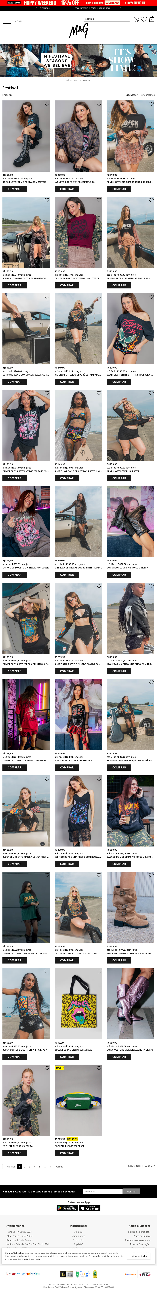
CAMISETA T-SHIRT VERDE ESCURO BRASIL (24, 953)
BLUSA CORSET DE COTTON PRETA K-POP (24, 1049)
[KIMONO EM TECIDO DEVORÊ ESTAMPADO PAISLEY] (78, 328)
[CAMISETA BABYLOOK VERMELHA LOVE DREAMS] (78, 232)
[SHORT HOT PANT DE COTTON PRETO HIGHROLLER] (78, 425)
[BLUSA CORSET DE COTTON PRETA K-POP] (26, 1003)
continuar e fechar (138, 1256)
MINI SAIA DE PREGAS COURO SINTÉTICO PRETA (80, 567)
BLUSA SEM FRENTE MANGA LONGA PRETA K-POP (28, 856)
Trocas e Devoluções (140, 1244)
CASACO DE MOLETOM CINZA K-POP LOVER (25, 567)
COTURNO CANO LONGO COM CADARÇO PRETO (27, 374)
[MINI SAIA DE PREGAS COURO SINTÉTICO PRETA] (78, 521)
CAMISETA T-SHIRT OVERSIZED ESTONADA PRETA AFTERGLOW (88, 953)
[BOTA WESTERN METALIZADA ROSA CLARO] (130, 1003)
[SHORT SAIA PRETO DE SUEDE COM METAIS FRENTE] (78, 618)
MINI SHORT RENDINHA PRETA (123, 471)
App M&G (78, 1244)
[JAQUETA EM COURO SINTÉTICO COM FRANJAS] (130, 618)
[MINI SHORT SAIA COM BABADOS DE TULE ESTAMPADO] (130, 136)
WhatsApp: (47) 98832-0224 (19, 1235)
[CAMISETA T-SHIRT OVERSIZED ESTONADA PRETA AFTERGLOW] (78, 907)
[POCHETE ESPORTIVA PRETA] (26, 1100)
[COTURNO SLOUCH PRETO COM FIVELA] (130, 521)
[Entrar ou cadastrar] (136, 19)
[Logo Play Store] (67, 1210)
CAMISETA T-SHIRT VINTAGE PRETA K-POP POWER (29, 471)
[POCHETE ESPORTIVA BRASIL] (78, 1100)
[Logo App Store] (90, 1210)
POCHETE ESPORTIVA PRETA (17, 1146)
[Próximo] (46, 136)
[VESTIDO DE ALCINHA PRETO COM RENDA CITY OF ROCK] (78, 811)
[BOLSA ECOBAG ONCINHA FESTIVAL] (78, 1003)
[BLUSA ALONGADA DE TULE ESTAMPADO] (26, 232)
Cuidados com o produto (138, 1240)
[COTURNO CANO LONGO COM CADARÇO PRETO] (26, 328)
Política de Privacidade (29, 1259)
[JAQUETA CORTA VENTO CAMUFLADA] (78, 136)
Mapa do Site (78, 1235)
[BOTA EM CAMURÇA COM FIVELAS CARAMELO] (130, 907)
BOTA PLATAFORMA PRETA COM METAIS (24, 181)
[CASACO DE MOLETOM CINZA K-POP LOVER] (26, 521)
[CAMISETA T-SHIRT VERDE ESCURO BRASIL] (26, 907)
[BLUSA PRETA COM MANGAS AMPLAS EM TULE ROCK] (130, 232)
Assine (131, 1191)
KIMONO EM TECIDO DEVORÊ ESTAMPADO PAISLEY (81, 374)
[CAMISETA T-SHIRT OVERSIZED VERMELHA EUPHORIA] (26, 714)
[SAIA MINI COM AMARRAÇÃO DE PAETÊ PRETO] (130, 714)
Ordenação (131, 94)
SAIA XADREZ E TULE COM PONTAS (73, 760)
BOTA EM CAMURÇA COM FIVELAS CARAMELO (131, 953)
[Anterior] (6, 136)
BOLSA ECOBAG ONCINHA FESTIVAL (73, 1049)
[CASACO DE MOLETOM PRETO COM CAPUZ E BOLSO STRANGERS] (130, 811)
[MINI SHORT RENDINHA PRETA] (130, 425)
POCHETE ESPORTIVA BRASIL (70, 1146)
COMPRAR (14, 189)
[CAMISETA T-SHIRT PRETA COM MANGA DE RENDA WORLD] (26, 618)
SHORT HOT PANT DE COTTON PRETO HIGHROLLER (82, 471)
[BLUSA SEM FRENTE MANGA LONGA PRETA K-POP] (26, 811)
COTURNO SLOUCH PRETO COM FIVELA (127, 567)
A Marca (78, 1231)
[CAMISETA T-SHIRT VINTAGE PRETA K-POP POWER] (26, 425)
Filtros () (8, 94)
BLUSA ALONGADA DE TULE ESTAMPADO (24, 278)
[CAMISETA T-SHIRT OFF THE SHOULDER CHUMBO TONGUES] (130, 328)
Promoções (78, 1240)
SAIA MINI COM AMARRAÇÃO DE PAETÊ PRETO (131, 760)
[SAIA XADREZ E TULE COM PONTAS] (78, 714)
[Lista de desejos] (144, 19)
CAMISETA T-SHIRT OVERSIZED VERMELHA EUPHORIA (30, 760)
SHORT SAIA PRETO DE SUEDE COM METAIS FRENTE (82, 664)
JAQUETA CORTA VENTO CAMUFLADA (75, 181)
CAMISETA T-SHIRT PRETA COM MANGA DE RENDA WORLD (33, 664)
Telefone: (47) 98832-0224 (19, 1231)
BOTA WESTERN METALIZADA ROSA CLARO (130, 1049)
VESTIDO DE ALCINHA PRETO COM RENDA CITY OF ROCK (84, 856)
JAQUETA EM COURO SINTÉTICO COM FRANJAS (131, 664)
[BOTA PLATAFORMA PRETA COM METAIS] (26, 136)
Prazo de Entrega (142, 1235)
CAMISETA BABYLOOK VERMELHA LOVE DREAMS (80, 278)
